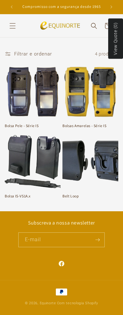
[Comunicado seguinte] (111, 7)
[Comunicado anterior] (12, 7)
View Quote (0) (115, 38)
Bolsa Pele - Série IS (22, 125)
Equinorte (48, 303)
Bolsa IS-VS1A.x (18, 196)
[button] (13, 26)
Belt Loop (70, 196)
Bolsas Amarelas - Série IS (84, 125)
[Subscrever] (97, 239)
